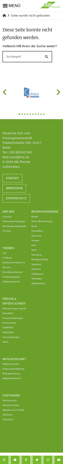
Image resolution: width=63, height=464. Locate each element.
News (5, 341)
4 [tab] (28, 114)
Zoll (4, 253)
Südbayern (37, 274)
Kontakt (12, 178)
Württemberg (38, 283)
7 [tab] (36, 114)
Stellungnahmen (11, 281)
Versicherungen (11, 405)
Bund (34, 226)
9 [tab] (41, 114)
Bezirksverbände (44, 211)
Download (8, 419)
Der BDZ (9, 211)
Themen (8, 248)
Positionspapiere (11, 277)
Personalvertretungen (14, 221)
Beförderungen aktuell (14, 308)
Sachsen (36, 269)
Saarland (36, 264)
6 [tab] (33, 114)
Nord (34, 250)
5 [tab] (31, 114)
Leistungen (11, 395)
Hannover (36, 235)
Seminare (8, 414)
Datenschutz (16, 198)
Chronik (7, 230)
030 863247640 (20, 152)
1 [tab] (20, 114)
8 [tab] (39, 114)
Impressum (14, 188)
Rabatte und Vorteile (13, 410)
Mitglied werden (11, 364)
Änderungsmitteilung (13, 368)
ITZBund (7, 257)
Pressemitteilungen (13, 318)
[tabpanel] (31, 92)
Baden (34, 216)
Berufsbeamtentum (13, 272)
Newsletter (8, 313)
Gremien (7, 216)
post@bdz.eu (19, 157)
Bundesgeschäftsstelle (14, 226)
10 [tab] (44, 114)
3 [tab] (25, 114)
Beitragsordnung (11, 373)
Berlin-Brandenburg (41, 221)
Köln (33, 245)
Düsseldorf (37, 230)
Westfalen (36, 278)
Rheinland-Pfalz (39, 259)
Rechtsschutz (10, 400)
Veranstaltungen (11, 337)
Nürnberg (36, 254)
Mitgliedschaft (14, 359)
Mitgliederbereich (12, 378)
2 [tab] (23, 114)
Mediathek (8, 332)
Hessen (35, 240)
